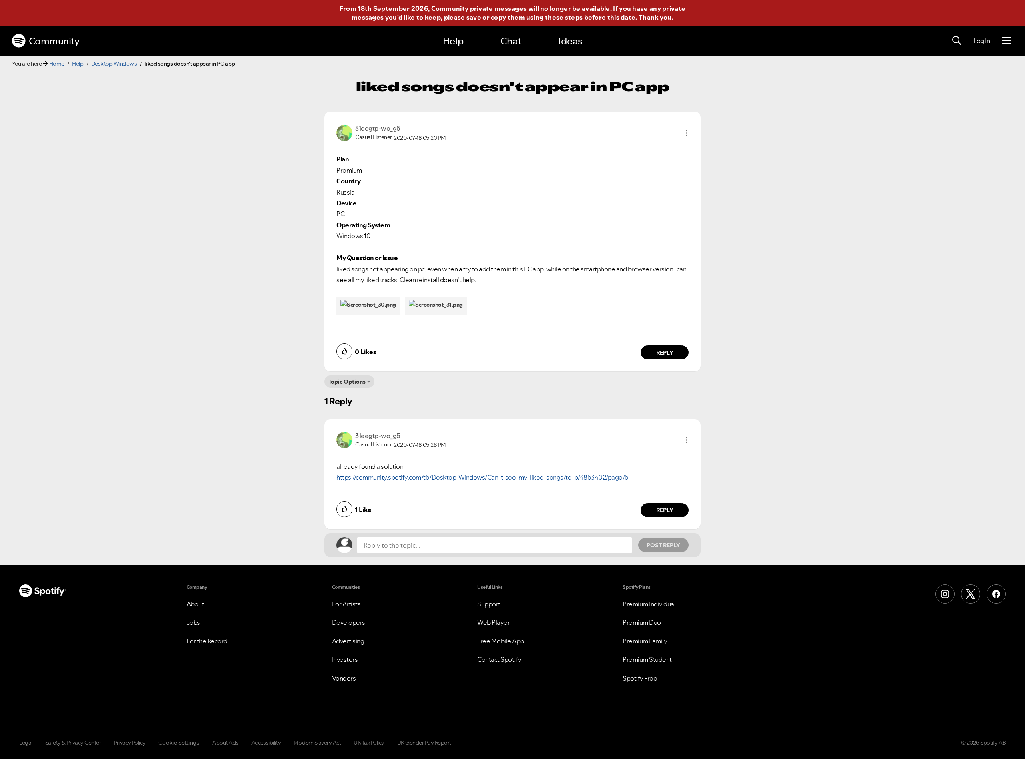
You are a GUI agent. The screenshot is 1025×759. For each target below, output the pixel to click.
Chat (510, 41)
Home (56, 64)
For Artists (346, 604)
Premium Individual (649, 604)
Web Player (493, 622)
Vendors (344, 678)
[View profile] (344, 132)
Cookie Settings (178, 742)
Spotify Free (640, 678)
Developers (348, 622)
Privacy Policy (129, 742)
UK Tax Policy (369, 742)
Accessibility (266, 742)
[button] (687, 133)
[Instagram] (945, 594)
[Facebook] (996, 594)
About (195, 604)
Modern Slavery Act (317, 742)
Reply (664, 353)
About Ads (225, 742)
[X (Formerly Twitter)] (970, 594)
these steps (564, 17)
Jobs (193, 622)
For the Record (207, 641)
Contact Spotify (499, 659)
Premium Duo (642, 622)
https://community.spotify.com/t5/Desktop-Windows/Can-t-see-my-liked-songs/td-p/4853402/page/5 (482, 477)
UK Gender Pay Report (424, 742)
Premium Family (645, 641)
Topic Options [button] (347, 381)
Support (488, 604)
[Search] (956, 41)
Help (453, 41)
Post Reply (663, 545)
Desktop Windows (114, 64)
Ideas (570, 41)
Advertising (348, 641)
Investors (345, 659)
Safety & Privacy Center (73, 742)
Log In (981, 40)
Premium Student (647, 659)
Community (54, 41)
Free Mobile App (500, 641)
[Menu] (1006, 40)
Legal (25, 742)
